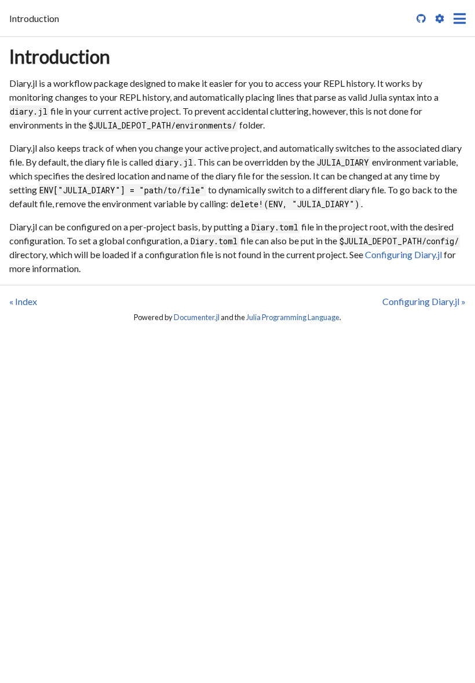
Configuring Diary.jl (403, 254)
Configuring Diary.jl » (424, 301)
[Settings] (439, 18)
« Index (23, 301)
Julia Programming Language (292, 317)
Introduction (59, 56)
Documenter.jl (197, 317)
